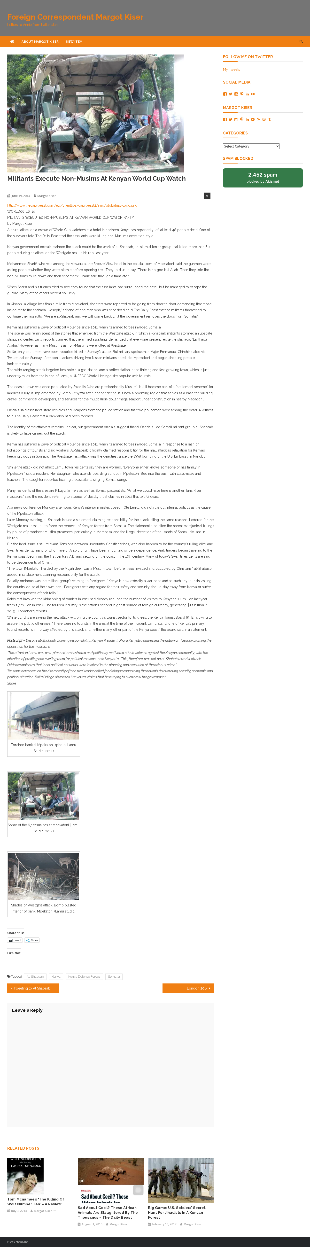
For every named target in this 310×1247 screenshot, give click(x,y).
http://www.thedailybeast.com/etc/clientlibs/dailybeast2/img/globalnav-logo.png (72, 205)
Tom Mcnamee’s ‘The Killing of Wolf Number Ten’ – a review (35, 1201)
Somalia (114, 976)
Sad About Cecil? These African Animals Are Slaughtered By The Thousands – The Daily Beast (108, 1213)
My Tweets (231, 69)
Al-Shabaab (35, 976)
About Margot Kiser (40, 41)
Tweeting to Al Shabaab (32, 988)
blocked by (263, 177)
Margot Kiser (46, 196)
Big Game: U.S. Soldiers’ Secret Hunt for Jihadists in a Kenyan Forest (177, 1213)
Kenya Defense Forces (84, 976)
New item (74, 41)
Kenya (56, 976)
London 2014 (197, 988)
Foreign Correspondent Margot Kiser (75, 16)
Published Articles (20, 187)
